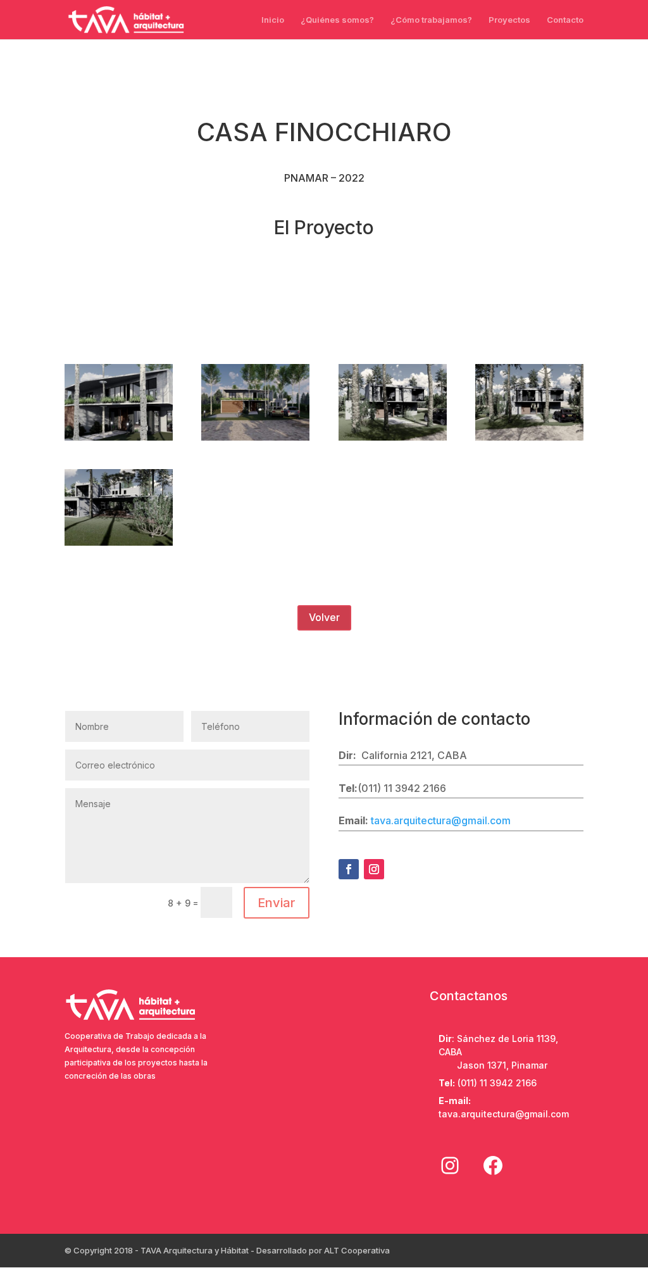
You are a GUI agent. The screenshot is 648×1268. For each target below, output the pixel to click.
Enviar (277, 902)
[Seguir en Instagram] (374, 869)
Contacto (565, 20)
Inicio (272, 20)
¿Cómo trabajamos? (431, 20)
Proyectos (509, 20)
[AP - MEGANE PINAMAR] (255, 440)
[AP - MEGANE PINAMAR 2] (119, 440)
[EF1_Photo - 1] (393, 440)
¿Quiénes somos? (337, 20)
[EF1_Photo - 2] (529, 440)
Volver (324, 617)
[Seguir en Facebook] (349, 869)
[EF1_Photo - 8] (119, 545)
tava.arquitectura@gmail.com (441, 820)
